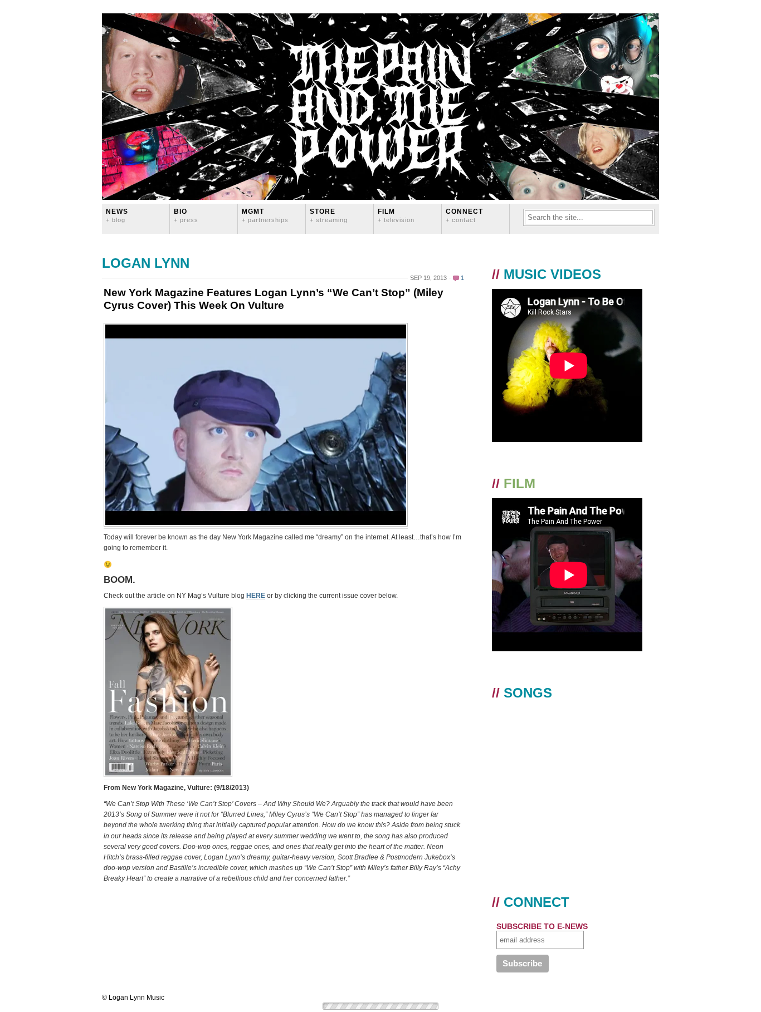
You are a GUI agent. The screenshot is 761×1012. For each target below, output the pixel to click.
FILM (396, 215)
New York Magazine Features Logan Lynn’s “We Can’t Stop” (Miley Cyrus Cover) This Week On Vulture (273, 299)
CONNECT (464, 215)
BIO (186, 215)
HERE (255, 596)
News (117, 215)
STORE (329, 215)
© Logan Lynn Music (133, 997)
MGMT (265, 215)
